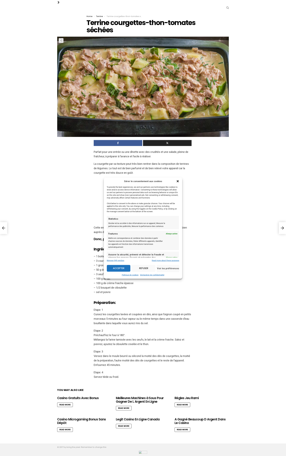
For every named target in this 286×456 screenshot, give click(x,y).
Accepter (118, 268)
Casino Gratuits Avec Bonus (78, 398)
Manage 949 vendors (115, 260)
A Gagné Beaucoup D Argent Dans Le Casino (200, 421)
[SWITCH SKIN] (58, 2)
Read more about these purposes (165, 260)
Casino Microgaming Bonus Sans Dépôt (81, 421)
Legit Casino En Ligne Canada (138, 419)
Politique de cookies (130, 275)
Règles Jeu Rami (187, 398)
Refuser (143, 268)
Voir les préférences (168, 268)
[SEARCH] (227, 7)
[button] (177, 181)
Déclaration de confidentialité (152, 275)
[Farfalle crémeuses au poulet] (3, 228)
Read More (65, 404)
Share (61, 40)
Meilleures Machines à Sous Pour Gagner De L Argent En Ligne (140, 400)
